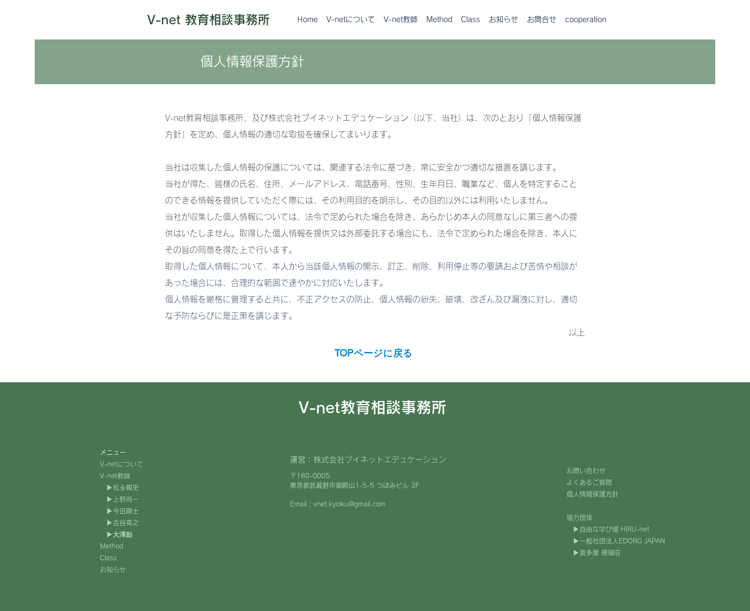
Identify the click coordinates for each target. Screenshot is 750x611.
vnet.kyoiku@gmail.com (349, 504)
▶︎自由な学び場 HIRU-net (611, 529)
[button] (400, 19)
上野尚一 (126, 499)
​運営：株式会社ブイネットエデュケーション (368, 459)
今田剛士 (126, 511)
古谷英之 (126, 522)
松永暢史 (126, 487)
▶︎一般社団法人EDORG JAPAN (619, 541)
